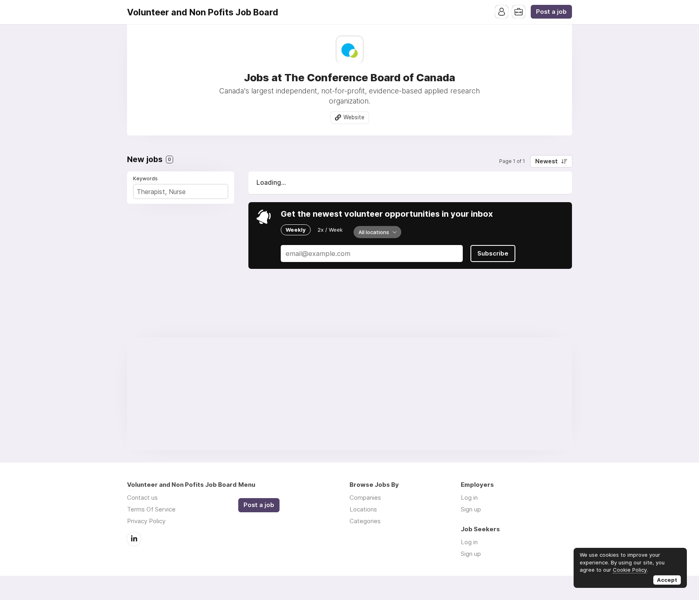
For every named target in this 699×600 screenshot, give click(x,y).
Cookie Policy (630, 569)
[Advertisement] (349, 393)
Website (353, 117)
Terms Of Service (151, 509)
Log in (469, 497)
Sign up (471, 509)
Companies (365, 497)
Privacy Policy (146, 521)
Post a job (551, 11)
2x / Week (330, 229)
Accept (667, 580)
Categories (365, 521)
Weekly (296, 229)
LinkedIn (134, 539)
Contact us (142, 497)
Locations (363, 509)
